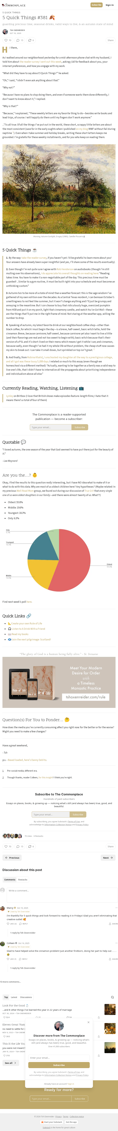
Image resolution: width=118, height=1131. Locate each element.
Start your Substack (53, 1122)
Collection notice (77, 1116)
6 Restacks (38, 836)
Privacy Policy (82, 1075)
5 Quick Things (11, 12)
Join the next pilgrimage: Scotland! (31, 639)
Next (106, 857)
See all (8, 1062)
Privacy (58, 1116)
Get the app (71, 1122)
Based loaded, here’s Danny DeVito (27, 760)
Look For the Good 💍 (15, 1006)
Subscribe (96, 5)
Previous (14, 857)
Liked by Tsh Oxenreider (20, 911)
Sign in (110, 4)
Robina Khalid (35, 357)
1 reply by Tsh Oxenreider (22, 932)
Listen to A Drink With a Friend (28, 629)
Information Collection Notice (58, 1075)
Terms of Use (74, 1072)
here (29, 602)
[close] (88, 1022)
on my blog (82, 129)
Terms (65, 1116)
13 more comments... (10, 981)
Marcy (10, 907)
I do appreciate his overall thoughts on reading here (69, 273)
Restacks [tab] (22, 879)
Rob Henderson (65, 269)
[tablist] (15, 880)
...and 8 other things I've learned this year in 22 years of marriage (37, 1009)
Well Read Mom (25, 491)
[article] (59, 1011)
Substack (46, 1127)
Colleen (11, 943)
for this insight (46, 777)
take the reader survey (34, 258)
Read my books (20, 634)
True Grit (89, 491)
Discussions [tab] (26, 997)
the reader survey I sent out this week (40, 62)
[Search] (112, 997)
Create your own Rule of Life (26, 623)
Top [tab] (6, 997)
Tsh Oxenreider (17, 30)
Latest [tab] (14, 997)
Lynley (9, 396)
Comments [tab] (9, 879)
